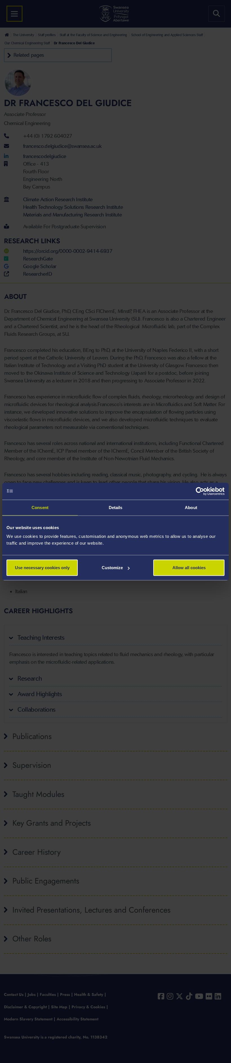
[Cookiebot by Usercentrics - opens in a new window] (200, 491)
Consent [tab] (40, 507)
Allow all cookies (189, 567)
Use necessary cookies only (42, 567)
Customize (112, 567)
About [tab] (191, 507)
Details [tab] (116, 507)
